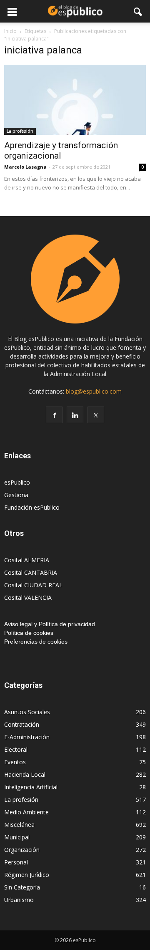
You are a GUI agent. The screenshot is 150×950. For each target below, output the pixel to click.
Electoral (16, 749)
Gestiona (16, 495)
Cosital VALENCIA (28, 597)
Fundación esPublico (32, 507)
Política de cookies (28, 632)
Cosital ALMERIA (26, 560)
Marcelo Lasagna (25, 167)
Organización (22, 850)
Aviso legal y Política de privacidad (49, 624)
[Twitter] (96, 415)
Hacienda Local (24, 774)
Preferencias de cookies (36, 641)
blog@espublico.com (94, 391)
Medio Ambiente (26, 812)
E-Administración (27, 737)
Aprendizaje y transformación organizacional (61, 150)
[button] (138, 11)
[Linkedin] (75, 415)
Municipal (17, 837)
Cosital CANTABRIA (30, 572)
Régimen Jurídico (26, 875)
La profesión (20, 131)
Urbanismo (19, 900)
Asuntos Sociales (27, 712)
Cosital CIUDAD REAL (33, 585)
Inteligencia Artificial (31, 787)
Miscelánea (19, 825)
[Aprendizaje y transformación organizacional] (75, 100)
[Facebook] (54, 415)
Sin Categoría (22, 887)
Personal (16, 862)
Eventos (15, 762)
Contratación (21, 724)
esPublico (17, 482)
